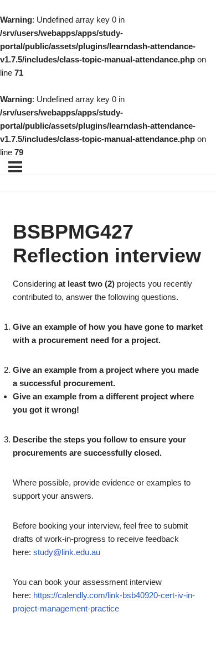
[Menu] (15, 166)
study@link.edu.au (66, 552)
